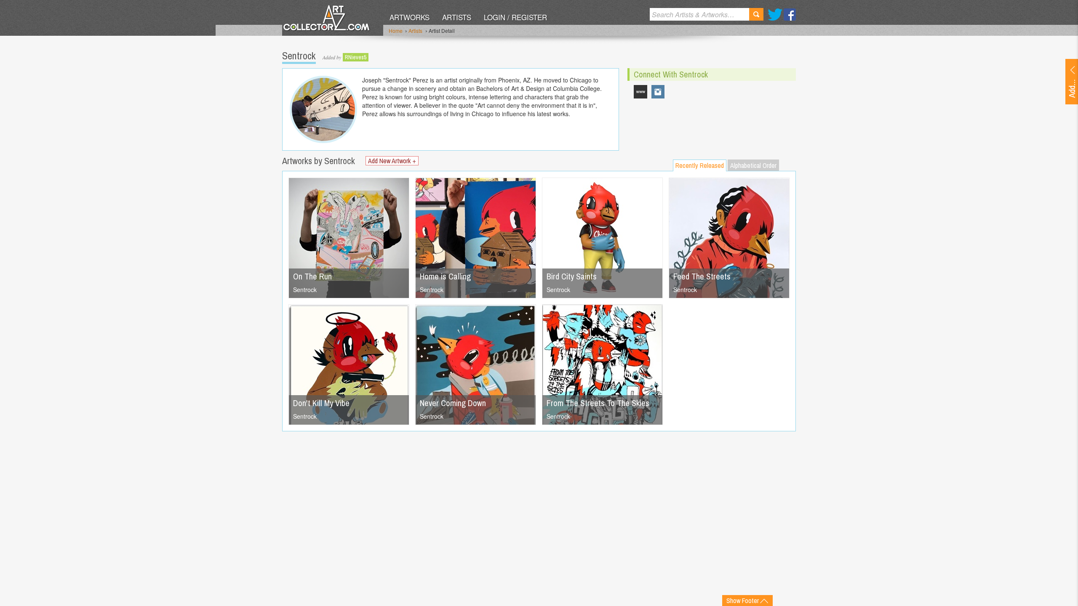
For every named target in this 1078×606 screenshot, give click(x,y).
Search (756, 14)
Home (396, 30)
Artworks (410, 17)
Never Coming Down (453, 403)
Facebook (790, 14)
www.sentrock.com (640, 91)
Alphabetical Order (753, 165)
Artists (456, 17)
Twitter (775, 14)
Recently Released (699, 165)
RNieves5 (355, 57)
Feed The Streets (702, 276)
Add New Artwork (392, 160)
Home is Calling (445, 276)
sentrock (658, 91)
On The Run (312, 276)
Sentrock (305, 289)
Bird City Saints (572, 276)
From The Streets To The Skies (598, 403)
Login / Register (515, 17)
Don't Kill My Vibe (321, 403)
